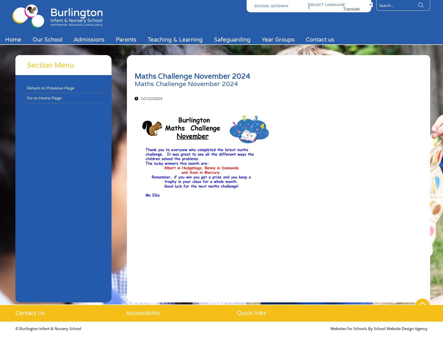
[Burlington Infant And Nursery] (60, 29)
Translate (351, 9)
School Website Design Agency (401, 328)
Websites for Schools (348, 328)
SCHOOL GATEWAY (271, 6)
